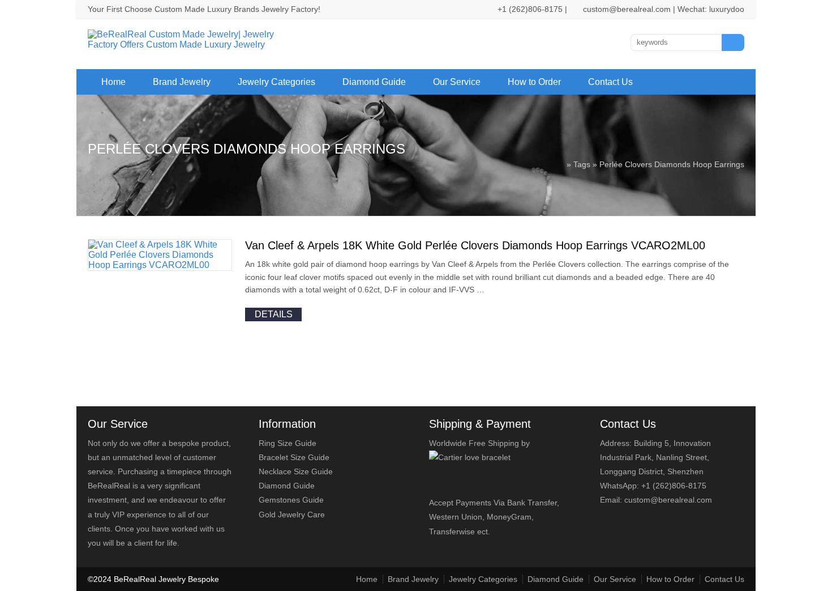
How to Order (534, 82)
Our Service (457, 82)
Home (113, 82)
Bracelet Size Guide (294, 457)
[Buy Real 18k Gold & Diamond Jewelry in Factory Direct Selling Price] (188, 44)
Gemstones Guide (291, 499)
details (274, 314)
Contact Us (610, 82)
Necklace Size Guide (296, 471)
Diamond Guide (374, 82)
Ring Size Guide (287, 443)
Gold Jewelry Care (292, 514)
